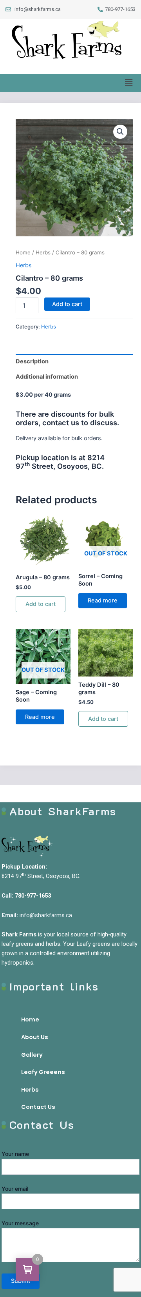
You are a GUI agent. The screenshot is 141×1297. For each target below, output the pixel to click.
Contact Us (38, 1107)
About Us (34, 1037)
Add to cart (67, 304)
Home (23, 252)
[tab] (74, 361)
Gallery (32, 1055)
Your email (15, 1188)
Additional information (47, 376)
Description (32, 361)
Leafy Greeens (43, 1072)
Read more (103, 600)
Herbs (43, 252)
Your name (15, 1153)
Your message (20, 1223)
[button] (129, 83)
